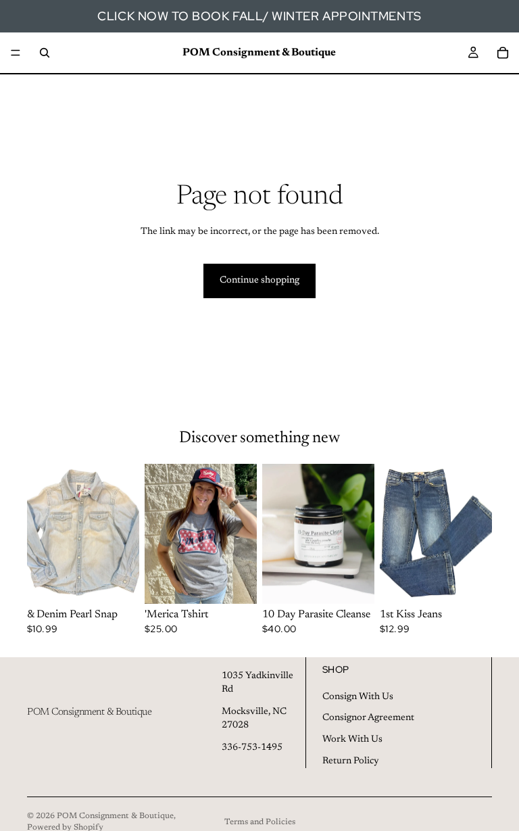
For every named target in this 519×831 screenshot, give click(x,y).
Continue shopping (259, 280)
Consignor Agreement (368, 718)
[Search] (44, 53)
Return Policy (350, 760)
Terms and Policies (259, 822)
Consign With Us (357, 696)
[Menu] (15, 52)
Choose (247, 582)
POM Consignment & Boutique (115, 816)
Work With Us (352, 739)
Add (129, 582)
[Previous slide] (159, 533)
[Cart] (503, 53)
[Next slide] (242, 533)
